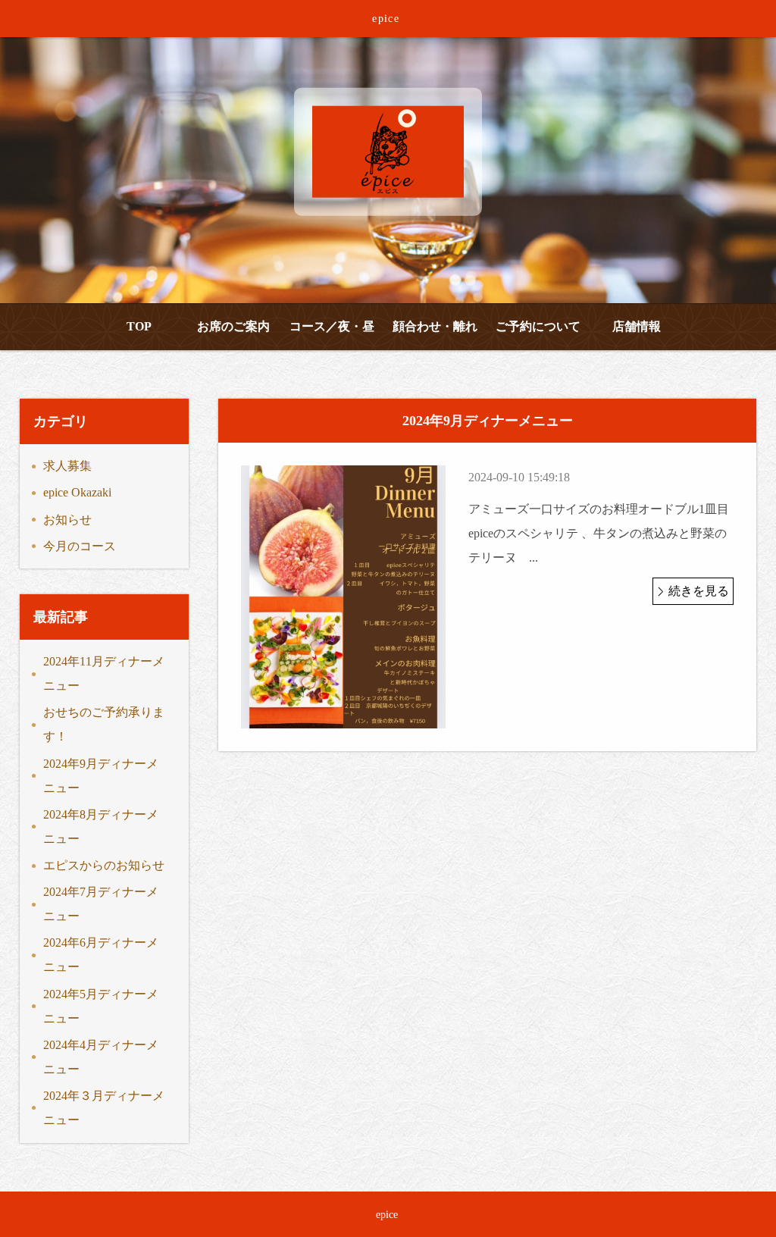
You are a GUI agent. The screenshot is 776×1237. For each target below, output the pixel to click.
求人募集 (67, 465)
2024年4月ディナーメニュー (100, 1057)
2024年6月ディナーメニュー (100, 954)
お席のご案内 (233, 326)
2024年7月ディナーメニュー (100, 903)
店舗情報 (636, 326)
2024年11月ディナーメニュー (103, 673)
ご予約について (538, 326)
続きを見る (698, 590)
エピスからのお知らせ (103, 865)
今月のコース (79, 546)
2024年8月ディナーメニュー (100, 826)
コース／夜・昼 (331, 326)
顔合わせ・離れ (435, 326)
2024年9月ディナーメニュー (100, 775)
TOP (139, 326)
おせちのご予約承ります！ (103, 724)
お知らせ (67, 519)
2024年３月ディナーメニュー (103, 1107)
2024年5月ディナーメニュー (100, 1006)
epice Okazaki (77, 492)
